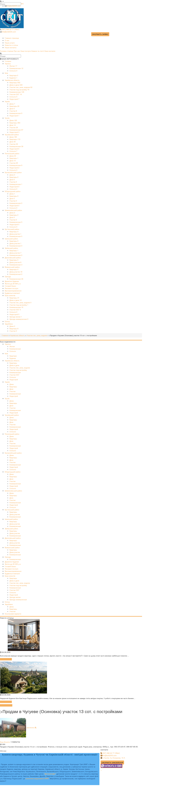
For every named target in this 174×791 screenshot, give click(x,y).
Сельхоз (13, 70)
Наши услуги (10, 43)
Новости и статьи (11, 45)
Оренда (8, 276)
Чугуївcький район (12, 134)
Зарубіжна (9, 324)
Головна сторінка (6, 51)
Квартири (13, 75)
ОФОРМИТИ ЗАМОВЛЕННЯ (112, 762)
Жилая (13, 66)
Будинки (13, 78)
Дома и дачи (15, 85)
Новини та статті (37, 51)
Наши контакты (10, 47)
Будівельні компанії (12, 293)
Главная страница (12, 38)
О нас (7, 40)
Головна (8, 61)
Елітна (7, 321)
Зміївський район (11, 248)
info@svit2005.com (13, 6)
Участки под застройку (19, 89)
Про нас (17, 51)
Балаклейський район (13, 172)
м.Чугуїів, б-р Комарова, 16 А (113, 758)
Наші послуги (25, 51)
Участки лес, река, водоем (20, 87)
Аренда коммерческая (18, 319)
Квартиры (14, 82)
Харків (7, 101)
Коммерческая (16, 68)
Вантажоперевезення (13, 290)
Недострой (14, 99)
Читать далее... (6, 659)
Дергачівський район (13, 257)
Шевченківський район (13, 210)
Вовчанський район (12, 267)
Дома (12, 104)
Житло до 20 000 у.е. (13, 283)
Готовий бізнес (10, 286)
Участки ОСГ (15, 94)
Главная (5, 335)
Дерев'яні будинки (12, 281)
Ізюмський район (11, 238)
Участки (13, 111)
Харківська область (12, 80)
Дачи (12, 108)
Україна (8, 63)
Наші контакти (49, 51)
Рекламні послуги (11, 288)
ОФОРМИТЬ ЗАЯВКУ (100, 34)
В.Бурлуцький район (12, 191)
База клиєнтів (10, 295)
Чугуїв (7, 118)
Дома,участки (15, 234)
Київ (6, 73)
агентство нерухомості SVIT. (37, 778)
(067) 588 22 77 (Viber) (10, 29)
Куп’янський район (12, 229)
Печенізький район (12, 153)
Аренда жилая (15, 316)
